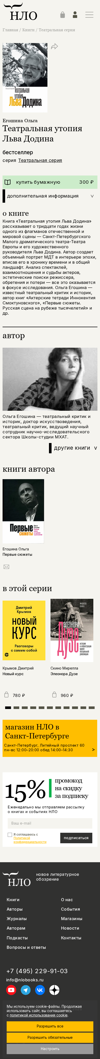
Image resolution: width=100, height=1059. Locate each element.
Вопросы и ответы (26, 947)
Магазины (72, 918)
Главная (10, 29)
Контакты (71, 937)
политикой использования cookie (38, 1015)
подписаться (76, 838)
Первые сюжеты (17, 554)
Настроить (50, 1048)
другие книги (75, 448)
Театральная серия (57, 29)
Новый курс (13, 674)
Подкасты (17, 937)
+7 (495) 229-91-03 (37, 971)
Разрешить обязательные (50, 1037)
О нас (67, 899)
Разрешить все (50, 1026)
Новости (70, 928)
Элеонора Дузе (64, 674)
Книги (28, 29)
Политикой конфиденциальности (30, 840)
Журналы (17, 918)
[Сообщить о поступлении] (6, 567)
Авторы (15, 909)
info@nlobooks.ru (25, 980)
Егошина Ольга (20, 120)
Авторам (16, 928)
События (70, 909)
